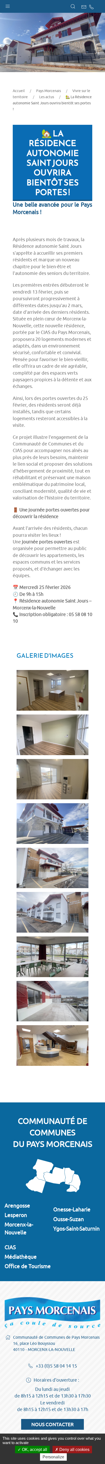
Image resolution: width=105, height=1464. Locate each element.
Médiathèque (21, 1257)
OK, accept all (34, 1449)
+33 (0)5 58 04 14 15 (56, 1366)
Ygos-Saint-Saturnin (76, 1228)
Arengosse (17, 1205)
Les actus (46, 97)
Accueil (19, 91)
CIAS (10, 1247)
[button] (7, 5)
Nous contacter (52, 1424)
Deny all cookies (73, 1449)
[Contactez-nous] (83, 6)
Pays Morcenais (48, 91)
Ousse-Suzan (68, 1219)
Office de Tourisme (28, 1266)
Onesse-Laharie (71, 1209)
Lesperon (16, 1215)
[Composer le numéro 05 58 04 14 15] (91, 6)
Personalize (53, 1457)
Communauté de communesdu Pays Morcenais (52, 1132)
